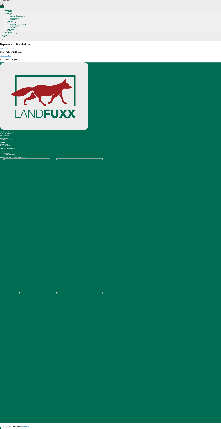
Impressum (6, 153)
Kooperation (10, 21)
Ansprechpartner (12, 29)
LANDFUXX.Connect (10, 34)
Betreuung (13, 15)
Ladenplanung (14, 18)
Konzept (9, 13)
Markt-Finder (7, 37)
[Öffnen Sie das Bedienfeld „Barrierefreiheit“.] (0, 428)
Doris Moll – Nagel (8, 59)
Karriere (9, 30)
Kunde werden (7, 32)
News (5, 35)
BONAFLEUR (14, 26)
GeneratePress (25, 426)
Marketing (13, 19)
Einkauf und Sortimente (17, 16)
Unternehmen (7, 10)
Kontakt (5, 151)
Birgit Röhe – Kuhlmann (11, 52)
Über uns (9, 11)
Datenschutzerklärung (9, 154)
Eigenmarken (11, 23)
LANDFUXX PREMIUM (18, 24)
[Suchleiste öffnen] (1, 2)
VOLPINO (13, 27)
